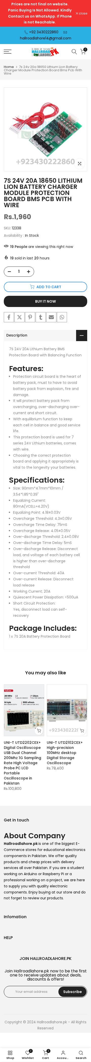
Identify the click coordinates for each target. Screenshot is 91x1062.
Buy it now (45, 301)
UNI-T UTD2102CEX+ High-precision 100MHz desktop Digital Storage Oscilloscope (65, 753)
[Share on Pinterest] (30, 317)
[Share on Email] (51, 317)
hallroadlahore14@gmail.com (45, 38)
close (82, 13)
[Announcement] (39, 13)
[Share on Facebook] (9, 317)
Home (9, 66)
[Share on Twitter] (19, 317)
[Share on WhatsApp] (62, 317)
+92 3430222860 (43, 32)
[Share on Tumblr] (41, 317)
